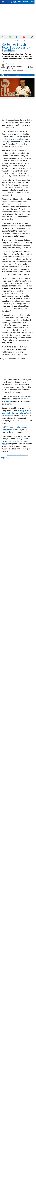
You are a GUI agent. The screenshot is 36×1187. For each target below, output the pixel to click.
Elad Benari (10, 64)
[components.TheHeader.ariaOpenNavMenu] (6, 2)
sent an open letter (17, 139)
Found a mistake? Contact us (17, 455)
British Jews (7, 70)
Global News (19, 41)
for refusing (7, 415)
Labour (28, 70)
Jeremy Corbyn (18, 70)
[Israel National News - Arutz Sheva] (20, 2)
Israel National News (8, 41)
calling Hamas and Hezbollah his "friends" (16, 411)
